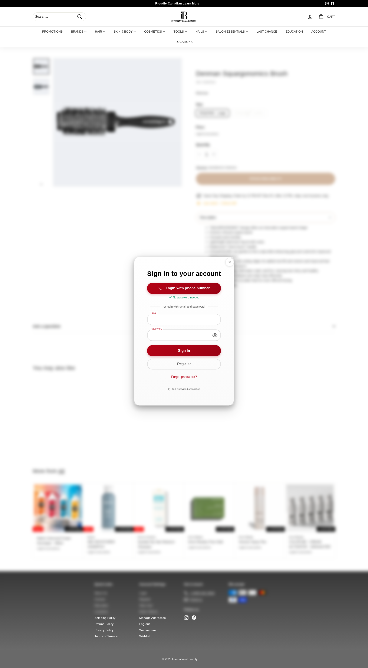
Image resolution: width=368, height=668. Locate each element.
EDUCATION (294, 31)
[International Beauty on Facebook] (194, 617)
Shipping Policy (105, 617)
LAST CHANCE (266, 31)
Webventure (147, 630)
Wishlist (144, 636)
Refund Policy (104, 624)
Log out (144, 624)
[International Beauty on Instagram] (186, 617)
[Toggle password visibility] (215, 335)
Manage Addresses (152, 617)
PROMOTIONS (52, 31)
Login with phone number (188, 288)
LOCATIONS (184, 41)
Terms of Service (106, 636)
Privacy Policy (104, 630)
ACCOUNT (318, 31)
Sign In (184, 350)
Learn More (191, 3)
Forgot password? (184, 377)
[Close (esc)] (229, 262)
